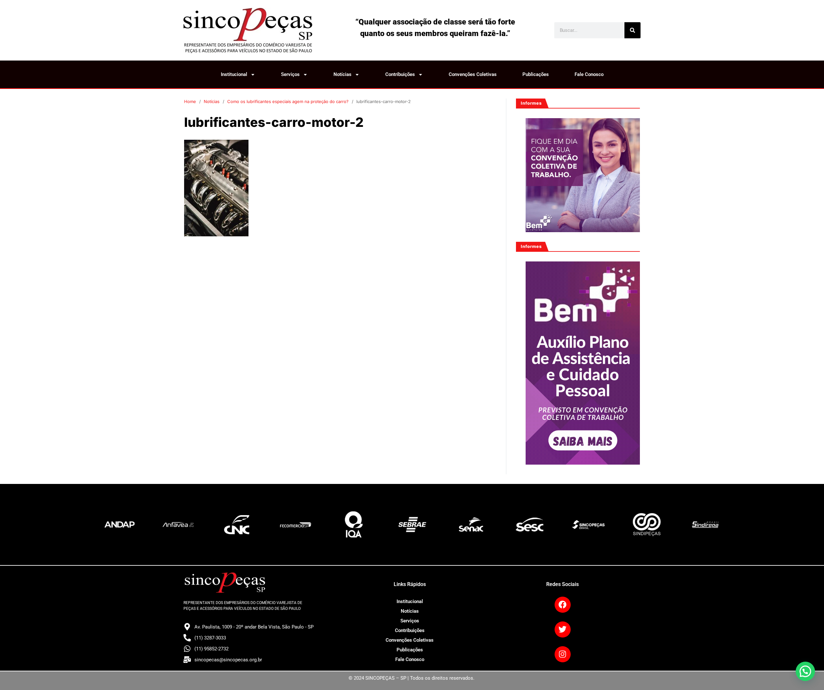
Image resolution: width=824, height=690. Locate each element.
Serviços (290, 74)
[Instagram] (563, 654)
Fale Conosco (589, 74)
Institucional (234, 74)
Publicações (535, 74)
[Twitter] (563, 629)
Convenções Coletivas (473, 74)
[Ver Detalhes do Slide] (583, 175)
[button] (805, 671)
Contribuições (400, 74)
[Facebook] (563, 605)
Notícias (342, 74)
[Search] (632, 30)
